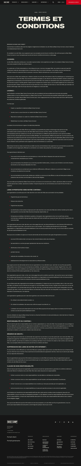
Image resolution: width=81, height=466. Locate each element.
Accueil (36, 12)
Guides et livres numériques (46, 446)
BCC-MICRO (30, 446)
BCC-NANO (30, 448)
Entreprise (44, 2)
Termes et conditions (34, 463)
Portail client (11, 437)
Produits (14, 2)
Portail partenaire (13, 440)
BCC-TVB (30, 444)
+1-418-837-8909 (10, 430)
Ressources (24, 2)
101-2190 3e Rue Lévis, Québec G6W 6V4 (10, 427)
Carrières (73, 446)
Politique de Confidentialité (49, 463)
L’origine (73, 444)
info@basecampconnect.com (13, 432)
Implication (74, 448)
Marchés (34, 2)
